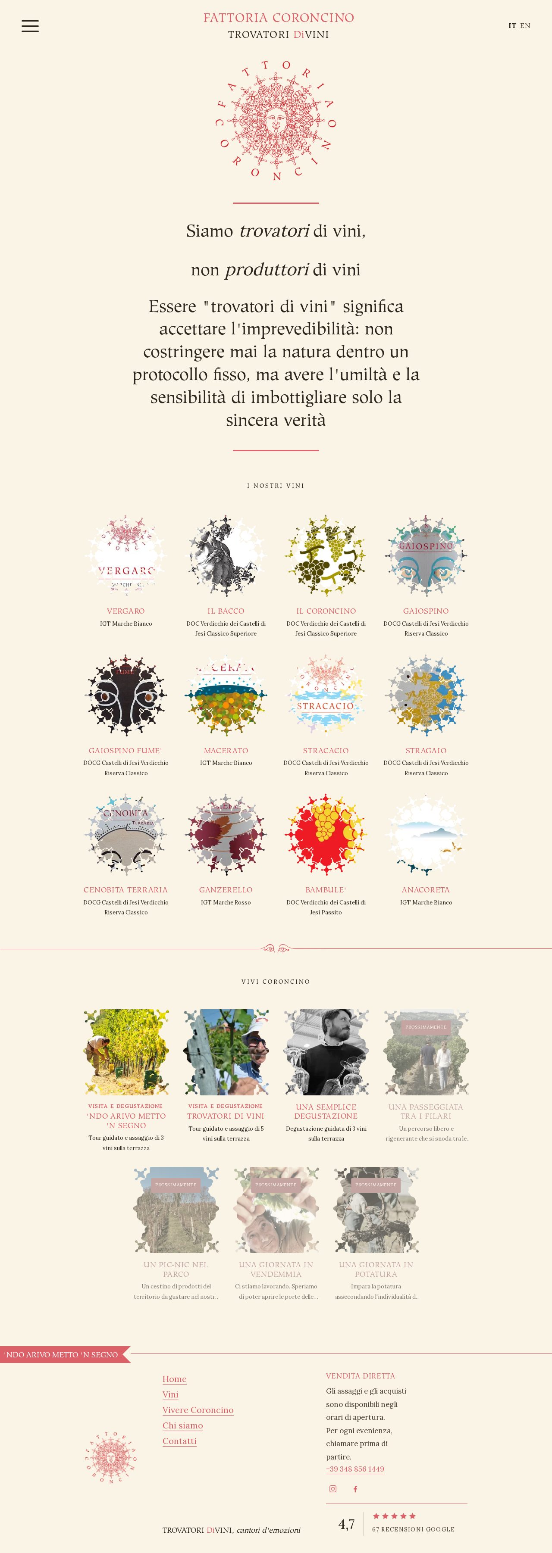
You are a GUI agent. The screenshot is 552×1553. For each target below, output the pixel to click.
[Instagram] (333, 1489)
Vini (171, 1394)
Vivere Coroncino (198, 1409)
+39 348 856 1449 (355, 1469)
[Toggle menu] (30, 25)
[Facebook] (355, 1489)
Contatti (180, 1440)
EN (525, 25)
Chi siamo (183, 1425)
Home (175, 1378)
